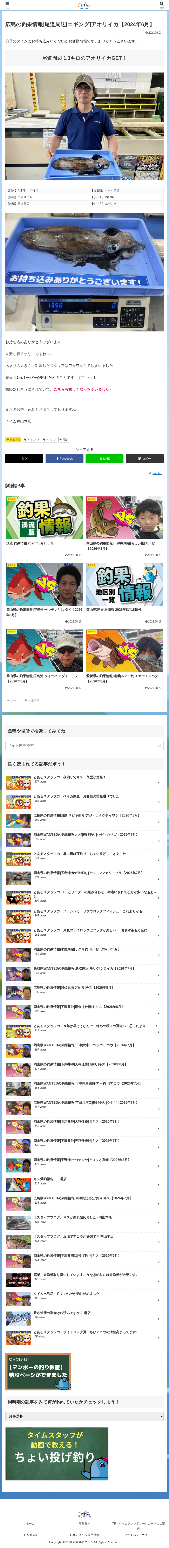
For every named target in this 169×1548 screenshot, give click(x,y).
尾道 (65, 439)
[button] (145, 458)
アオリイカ (33, 439)
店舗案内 (84, 1523)
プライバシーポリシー (138, 1534)
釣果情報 (15, 439)
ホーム (30, 1523)
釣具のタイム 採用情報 (84, 1534)
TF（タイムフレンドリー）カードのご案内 (138, 1526)
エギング (51, 439)
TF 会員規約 (30, 1534)
